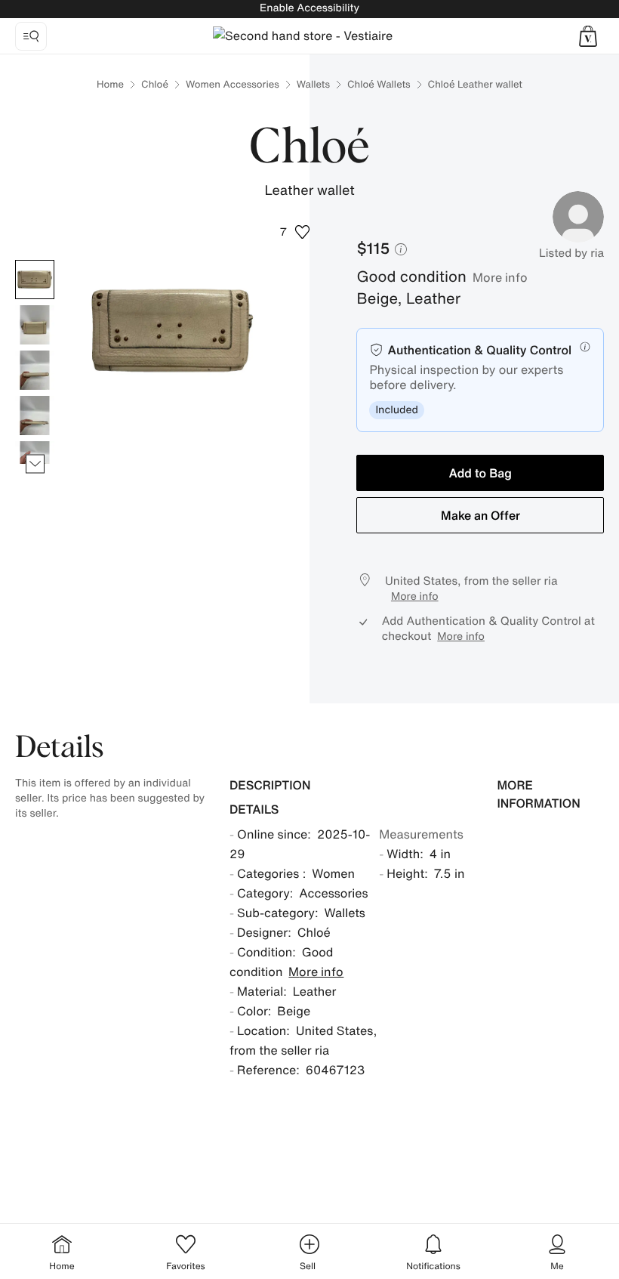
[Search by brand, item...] (31, 36)
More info (500, 277)
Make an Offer (480, 515)
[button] (588, 36)
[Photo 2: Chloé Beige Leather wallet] (34, 324)
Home (110, 84)
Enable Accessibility (309, 8)
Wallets (313, 84)
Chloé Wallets (379, 84)
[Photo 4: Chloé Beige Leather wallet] (34, 415)
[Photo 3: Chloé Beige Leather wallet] (34, 370)
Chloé (154, 84)
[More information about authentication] (585, 347)
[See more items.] (35, 464)
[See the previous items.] (35, 260)
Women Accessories (232, 84)
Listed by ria (571, 253)
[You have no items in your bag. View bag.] (588, 36)
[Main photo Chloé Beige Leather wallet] (34, 279)
